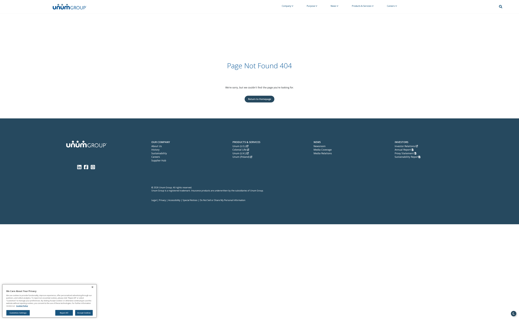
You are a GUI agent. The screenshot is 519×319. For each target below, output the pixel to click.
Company (287, 5)
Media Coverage (323, 149)
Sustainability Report (407, 156)
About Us (156, 146)
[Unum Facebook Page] (86, 167)
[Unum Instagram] (93, 167)
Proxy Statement (405, 153)
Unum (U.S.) (239, 146)
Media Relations (323, 153)
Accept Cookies (84, 313)
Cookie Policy (22, 306)
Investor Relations (405, 146)
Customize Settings (18, 313)
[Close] (92, 287)
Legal (154, 200)
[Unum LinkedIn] (80, 167)
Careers (391, 5)
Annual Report (403, 149)
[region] (49, 301)
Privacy (162, 200)
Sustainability (159, 153)
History (155, 149)
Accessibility (174, 200)
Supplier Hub (158, 160)
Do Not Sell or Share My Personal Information (222, 200)
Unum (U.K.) (239, 153)
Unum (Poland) (241, 156)
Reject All (64, 313)
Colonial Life (239, 149)
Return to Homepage (259, 99)
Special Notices (190, 200)
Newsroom (320, 146)
